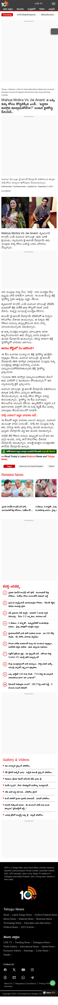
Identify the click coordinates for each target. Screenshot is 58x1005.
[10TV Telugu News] (4, 3)
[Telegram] (33, 977)
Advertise (8, 986)
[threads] (6, 977)
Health (7, 955)
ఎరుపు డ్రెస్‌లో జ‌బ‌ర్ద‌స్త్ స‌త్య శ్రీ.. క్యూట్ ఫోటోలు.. (24, 815)
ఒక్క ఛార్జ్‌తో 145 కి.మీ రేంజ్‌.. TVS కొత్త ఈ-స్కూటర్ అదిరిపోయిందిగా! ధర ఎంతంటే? (30, 676)
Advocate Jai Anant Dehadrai (31, 466)
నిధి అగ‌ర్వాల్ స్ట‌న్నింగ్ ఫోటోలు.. (18, 765)
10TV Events (27, 927)
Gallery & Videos (16, 760)
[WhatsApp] (24, 977)
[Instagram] (33, 969)
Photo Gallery (10, 946)
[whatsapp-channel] (29, 451)
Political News (11, 927)
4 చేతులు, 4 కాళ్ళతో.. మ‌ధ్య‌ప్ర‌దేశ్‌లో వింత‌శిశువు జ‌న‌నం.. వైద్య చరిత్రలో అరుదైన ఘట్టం (28, 625)
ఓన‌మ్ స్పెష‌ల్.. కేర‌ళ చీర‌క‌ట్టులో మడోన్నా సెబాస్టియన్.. (27, 785)
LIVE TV (38, 3)
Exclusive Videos (12, 950)
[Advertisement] (29, 51)
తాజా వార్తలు (8, 9)
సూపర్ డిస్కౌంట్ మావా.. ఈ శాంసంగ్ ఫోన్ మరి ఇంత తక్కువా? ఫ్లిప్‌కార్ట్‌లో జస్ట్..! (27, 807)
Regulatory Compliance (25, 983)
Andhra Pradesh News (46, 915)
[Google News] (15, 977)
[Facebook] (6, 969)
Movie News (10, 919)
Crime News (42, 950)
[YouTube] (24, 969)
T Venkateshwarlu (19, 187)
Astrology (28, 950)
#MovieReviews (47, 15)
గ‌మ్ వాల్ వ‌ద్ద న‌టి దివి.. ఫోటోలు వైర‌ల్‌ (21, 792)
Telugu (4, 89)
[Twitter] (15, 969)
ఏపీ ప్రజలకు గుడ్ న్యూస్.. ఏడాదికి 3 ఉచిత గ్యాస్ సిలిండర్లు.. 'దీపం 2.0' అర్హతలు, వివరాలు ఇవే (28, 614)
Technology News (12, 923)
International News (29, 946)
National (11, 89)
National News (26, 919)
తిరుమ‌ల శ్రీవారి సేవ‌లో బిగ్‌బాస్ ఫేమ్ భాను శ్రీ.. (24, 779)
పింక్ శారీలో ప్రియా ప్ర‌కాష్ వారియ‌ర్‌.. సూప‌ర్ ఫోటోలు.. (28, 798)
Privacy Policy (45, 983)
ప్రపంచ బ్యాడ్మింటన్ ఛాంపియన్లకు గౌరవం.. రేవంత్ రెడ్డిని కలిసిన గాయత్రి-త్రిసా (31, 604)
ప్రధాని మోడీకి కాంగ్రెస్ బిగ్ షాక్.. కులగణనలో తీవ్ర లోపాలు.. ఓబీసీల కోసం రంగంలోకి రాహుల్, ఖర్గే (17, 508)
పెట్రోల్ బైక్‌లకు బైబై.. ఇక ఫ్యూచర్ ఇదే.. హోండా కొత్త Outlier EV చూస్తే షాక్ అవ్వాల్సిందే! (29, 655)
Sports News (48, 946)
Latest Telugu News (22, 915)
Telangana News (41, 942)
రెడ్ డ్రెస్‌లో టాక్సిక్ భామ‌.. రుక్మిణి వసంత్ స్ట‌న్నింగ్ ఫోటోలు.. (29, 772)
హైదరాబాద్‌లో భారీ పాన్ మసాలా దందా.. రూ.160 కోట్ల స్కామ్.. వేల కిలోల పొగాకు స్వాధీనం (31, 635)
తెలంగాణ (20, 9)
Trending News (22, 942)
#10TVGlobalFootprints (26, 15)
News (6, 915)
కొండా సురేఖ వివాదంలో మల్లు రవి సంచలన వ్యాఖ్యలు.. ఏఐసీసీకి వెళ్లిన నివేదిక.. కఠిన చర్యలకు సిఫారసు (30, 645)
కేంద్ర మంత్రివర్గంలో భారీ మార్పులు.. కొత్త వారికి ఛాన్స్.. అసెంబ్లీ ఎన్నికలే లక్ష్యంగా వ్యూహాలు (31, 665)
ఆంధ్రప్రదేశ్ (31, 9)
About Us (8, 983)
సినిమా (41, 9)
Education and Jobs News (37, 923)
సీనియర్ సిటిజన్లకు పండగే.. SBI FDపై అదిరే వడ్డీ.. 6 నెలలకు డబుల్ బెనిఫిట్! (30, 686)
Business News (44, 919)
